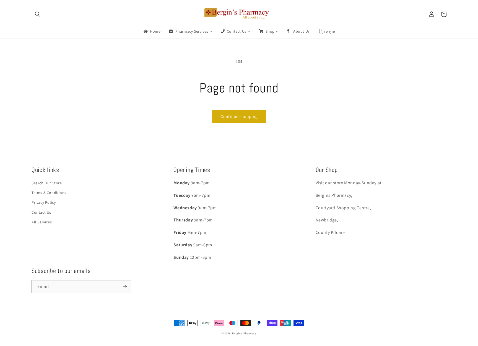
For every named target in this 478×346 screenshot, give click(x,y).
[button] (38, 14)
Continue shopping (239, 116)
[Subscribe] (125, 286)
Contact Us (41, 212)
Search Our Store (47, 182)
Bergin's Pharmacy (244, 333)
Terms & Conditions (49, 192)
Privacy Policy (44, 202)
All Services (42, 222)
